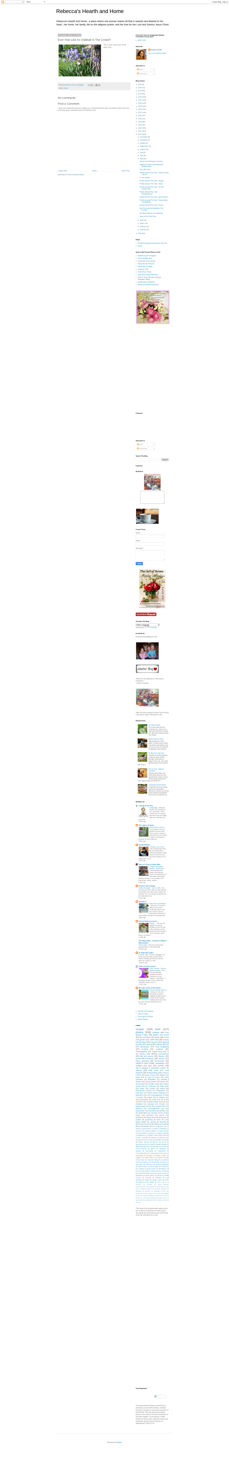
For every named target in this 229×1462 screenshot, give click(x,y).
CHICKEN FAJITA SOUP (157, 785)
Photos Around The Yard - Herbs (151, 184)
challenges (162, 1148)
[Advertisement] (152, 368)
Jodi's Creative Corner (147, 966)
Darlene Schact (161, 1155)
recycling (148, 1177)
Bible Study (164, 1086)
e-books (162, 1104)
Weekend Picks (156, 1171)
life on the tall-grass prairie (148, 1102)
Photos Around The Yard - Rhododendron (149, 193)
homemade (159, 1061)
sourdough (139, 1155)
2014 (140, 122)
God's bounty (151, 1169)
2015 (140, 119)
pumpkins (139, 1117)
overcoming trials (141, 1153)
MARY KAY (142, 40)
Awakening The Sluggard (147, 256)
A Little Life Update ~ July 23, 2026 (149, 888)
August (142, 149)
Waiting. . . (153, 923)
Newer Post (62, 171)
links (150, 1066)
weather (146, 1126)
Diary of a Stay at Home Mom (149, 864)
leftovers (155, 1142)
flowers (161, 1056)
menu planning (142, 1061)
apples (153, 1148)
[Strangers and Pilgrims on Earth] (152, 607)
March (142, 223)
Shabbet (149, 1184)
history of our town (154, 1193)
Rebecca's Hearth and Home (90, 11)
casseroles (160, 1186)
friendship (152, 1111)
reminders (158, 1177)
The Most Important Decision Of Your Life (152, 243)
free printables (142, 1133)
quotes (164, 1162)
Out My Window (144, 845)
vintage (146, 1180)
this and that (145, 1037)
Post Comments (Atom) (76, 175)
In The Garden (145, 178)
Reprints (139, 1108)
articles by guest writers (143, 1128)
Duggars (138, 1157)
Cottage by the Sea (145, 806)
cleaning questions (161, 1189)
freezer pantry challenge (156, 1093)
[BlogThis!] (91, 85)
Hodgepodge (153, 808)
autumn (161, 1058)
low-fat (159, 1175)
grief (137, 1124)
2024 (140, 91)
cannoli (140, 1173)
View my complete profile (157, 53)
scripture (159, 1049)
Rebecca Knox (156, 50)
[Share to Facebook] (96, 85)
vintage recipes (157, 1180)
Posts (141, 70)
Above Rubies (143, 1019)
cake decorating (152, 1160)
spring (149, 1044)
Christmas (149, 1058)
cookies (138, 1120)
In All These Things (144, 272)
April (142, 220)
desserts (154, 1113)
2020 (140, 103)
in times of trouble (141, 1137)
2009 (140, 233)
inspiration (158, 1140)
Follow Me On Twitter (145, 267)
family (157, 1037)
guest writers (150, 1175)
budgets (139, 1066)
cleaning (163, 1122)
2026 (140, 84)
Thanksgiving (141, 1051)
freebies (138, 1151)
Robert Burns (149, 1157)
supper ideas (140, 1106)
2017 (140, 112)
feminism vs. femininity (152, 1191)
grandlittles (152, 1079)
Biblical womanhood (160, 1054)
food (157, 1029)
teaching (149, 1155)
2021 (140, 100)
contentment (165, 1160)
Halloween (153, 1137)
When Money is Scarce (157, 827)
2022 (140, 97)
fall (167, 1044)
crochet (152, 1088)
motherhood (162, 1151)
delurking (138, 1191)
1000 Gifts (154, 1040)
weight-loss (141, 1135)
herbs (159, 1120)
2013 (140, 125)
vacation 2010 (160, 1106)
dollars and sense (161, 1035)
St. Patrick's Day (163, 1097)
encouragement (153, 1108)
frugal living (157, 1051)
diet (139, 1140)
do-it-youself (140, 1084)
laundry (166, 1140)
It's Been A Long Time (156, 753)
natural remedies (161, 1144)
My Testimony (150, 1086)
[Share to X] (94, 85)
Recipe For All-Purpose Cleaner (151, 161)
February (143, 226)
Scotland (159, 1157)
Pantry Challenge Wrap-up (157, 990)
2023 (140, 94)
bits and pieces (146, 1056)
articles (162, 1082)
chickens (139, 1131)
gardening (149, 1120)
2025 (140, 88)
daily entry (153, 1070)
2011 (140, 131)
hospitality (166, 1193)
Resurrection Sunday (143, 1091)
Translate (153, 627)
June (142, 155)
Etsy (153, 1126)
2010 (140, 134)
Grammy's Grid (143, 269)
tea (150, 1106)
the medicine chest (161, 1200)
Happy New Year (152, 1117)
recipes (140, 1029)
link (139, 1195)
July (141, 152)
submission (149, 1164)
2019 (140, 106)
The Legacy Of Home (145, 1016)
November (144, 140)
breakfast (139, 1104)
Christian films (154, 1146)
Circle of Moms (162, 1182)
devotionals (155, 1162)
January (143, 230)
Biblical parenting (141, 1146)
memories (149, 1115)
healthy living (154, 1084)
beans (156, 1128)
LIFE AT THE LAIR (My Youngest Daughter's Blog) (149, 278)
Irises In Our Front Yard (148, 216)
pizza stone (162, 1198)
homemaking (152, 1073)
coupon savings (163, 1131)
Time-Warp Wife (143, 1171)
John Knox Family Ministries (148, 275)
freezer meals (147, 1140)
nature (149, 1097)
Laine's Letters (143, 1014)
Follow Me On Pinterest (146, 264)
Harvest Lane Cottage (146, 886)
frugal (138, 1077)
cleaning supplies (150, 1131)
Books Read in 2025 (156, 739)
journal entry (146, 1124)
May (141, 159)
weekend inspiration (162, 1164)
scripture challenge (163, 1133)
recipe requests (155, 1153)
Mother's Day (162, 1126)
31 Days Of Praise (152, 1077)
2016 (140, 115)
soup (164, 1102)
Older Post (125, 171)
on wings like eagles (146, 953)
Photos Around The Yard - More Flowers (154, 197)
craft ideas (139, 1093)
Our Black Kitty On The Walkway (151, 213)
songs (164, 1153)
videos (162, 1088)
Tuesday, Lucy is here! (157, 847)
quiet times (139, 1200)
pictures (163, 1111)
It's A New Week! (154, 725)
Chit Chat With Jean (145, 258)
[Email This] (89, 85)
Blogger (119, 1442)
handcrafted (143, 1100)
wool (137, 1202)
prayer (152, 1133)
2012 (140, 128)
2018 (140, 109)
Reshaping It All (164, 1169)
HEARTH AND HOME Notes (157, 1135)
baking (159, 1044)
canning (153, 1122)
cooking (144, 1049)
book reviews (150, 1075)
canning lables (150, 1186)
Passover (138, 1184)
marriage (150, 1104)
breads (163, 1117)
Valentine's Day (141, 1095)
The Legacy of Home (146, 825)
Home (94, 171)
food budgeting (162, 1047)
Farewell (141, 955)
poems (161, 1115)
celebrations (160, 1091)
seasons (154, 1042)
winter (154, 1100)
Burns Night (154, 1166)
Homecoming (142, 945)
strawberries (148, 1200)
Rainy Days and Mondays (157, 903)
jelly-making (149, 1151)
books (138, 1058)
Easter (142, 1088)
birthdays (164, 1128)
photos (66, 88)
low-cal (164, 1142)
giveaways (144, 1047)
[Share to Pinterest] (99, 85)
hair (144, 1193)
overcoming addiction (149, 1198)
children (162, 1075)
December (144, 137)
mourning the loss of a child (144, 1144)
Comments (143, 74)
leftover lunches (143, 1142)
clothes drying (149, 1173)
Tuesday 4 (142, 902)
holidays (155, 1032)
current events (161, 1173)
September (144, 146)
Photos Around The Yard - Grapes (152, 181)
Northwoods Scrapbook (146, 282)
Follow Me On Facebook (146, 261)
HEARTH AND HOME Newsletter (150, 1063)
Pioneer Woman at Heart (147, 921)
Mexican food (164, 1137)
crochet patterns (143, 1162)
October (143, 143)
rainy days (139, 1164)
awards (166, 1171)
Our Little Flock (145, 169)
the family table (141, 1113)
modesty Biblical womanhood (152, 1195)
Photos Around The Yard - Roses (151, 205)
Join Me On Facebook (145, 1011)
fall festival (139, 1175)
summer (160, 1066)
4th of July (165, 1100)
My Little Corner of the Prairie (149, 988)
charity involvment (146, 1189)
